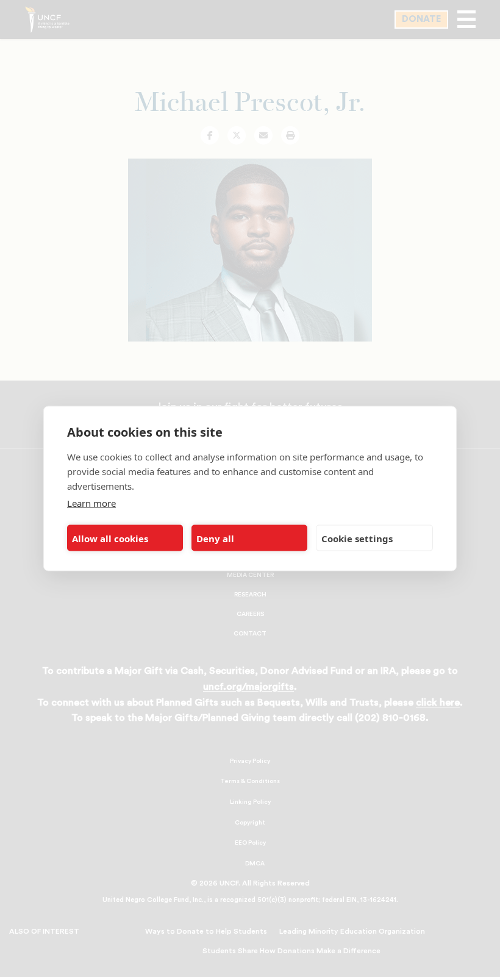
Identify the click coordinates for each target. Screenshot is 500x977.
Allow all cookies (110, 538)
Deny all (215, 538)
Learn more (91, 503)
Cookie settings (357, 538)
